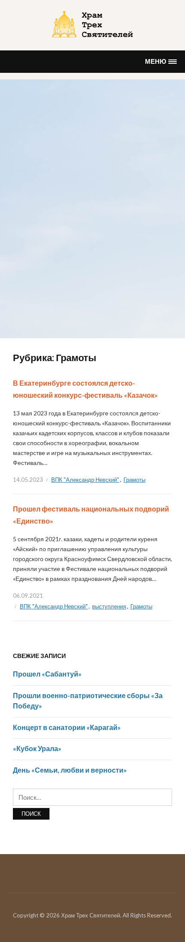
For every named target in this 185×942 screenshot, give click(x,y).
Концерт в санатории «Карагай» (67, 727)
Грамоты (134, 479)
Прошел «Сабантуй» (47, 674)
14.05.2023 (28, 479)
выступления (109, 606)
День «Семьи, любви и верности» (70, 770)
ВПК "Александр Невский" (85, 479)
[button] (161, 61)
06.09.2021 (28, 595)
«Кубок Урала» (37, 748)
